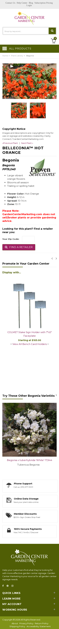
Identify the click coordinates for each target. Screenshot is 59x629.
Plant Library (17, 55)
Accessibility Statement (39, 626)
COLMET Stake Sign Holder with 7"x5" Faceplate (29, 334)
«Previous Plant (10, 143)
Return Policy (41, 623)
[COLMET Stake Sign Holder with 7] (29, 302)
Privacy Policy (26, 623)
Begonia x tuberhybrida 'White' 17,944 (29, 460)
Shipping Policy (17, 626)
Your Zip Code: (10, 239)
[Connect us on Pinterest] (8, 586)
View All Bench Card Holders (29, 344)
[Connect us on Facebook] (4, 586)
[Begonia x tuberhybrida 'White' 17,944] (29, 430)
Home (5, 55)
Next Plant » (27, 143)
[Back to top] (55, 623)
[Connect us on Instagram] (13, 586)
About (15, 623)
